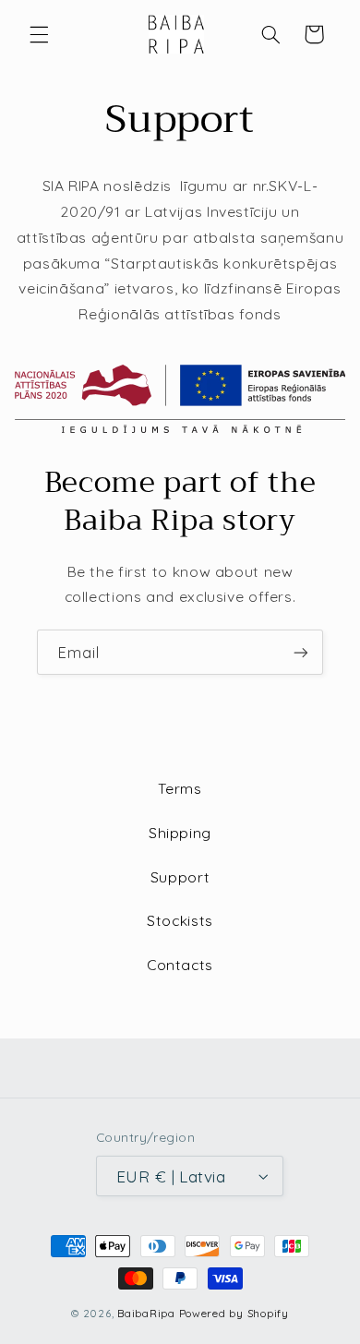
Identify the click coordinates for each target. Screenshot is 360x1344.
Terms (179, 788)
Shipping (180, 832)
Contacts (180, 964)
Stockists (180, 920)
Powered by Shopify (234, 1313)
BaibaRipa (146, 1313)
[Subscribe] (301, 652)
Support (180, 877)
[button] (39, 34)
